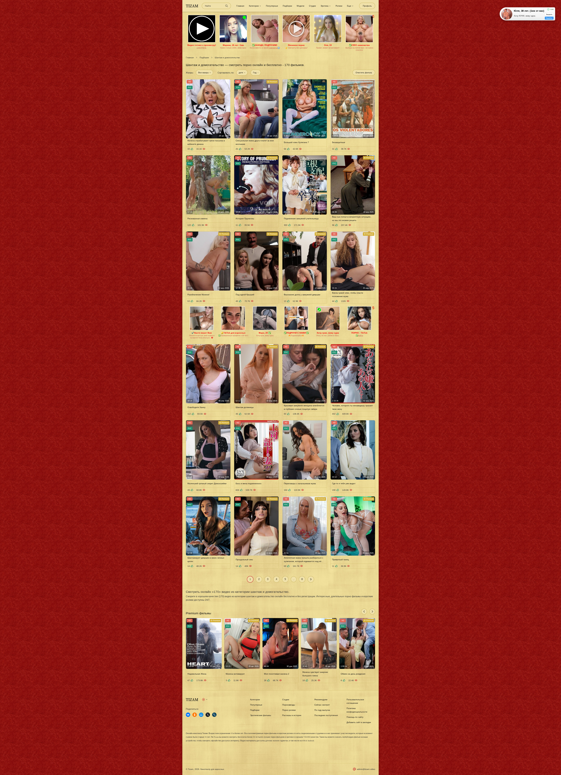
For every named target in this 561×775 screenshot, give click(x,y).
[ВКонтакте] (188, 715)
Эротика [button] (324, 6)
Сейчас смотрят (322, 705)
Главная (240, 6)
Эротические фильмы (260, 715)
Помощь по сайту (355, 717)
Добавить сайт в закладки (359, 722)
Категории (255, 699)
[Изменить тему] (205, 699)
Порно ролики (289, 710)
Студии (312, 6)
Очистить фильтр (364, 72)
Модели (300, 6)
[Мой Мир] (201, 715)
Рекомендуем (320, 699)
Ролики (339, 6)
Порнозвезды (288, 705)
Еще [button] (349, 6)
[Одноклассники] (194, 715)
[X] (208, 715)
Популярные (272, 6)
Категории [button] (254, 6)
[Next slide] (372, 611)
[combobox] (204, 72)
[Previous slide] (364, 611)
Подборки (287, 6)
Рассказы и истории (291, 715)
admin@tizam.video (366, 769)
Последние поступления (326, 715)
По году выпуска (322, 710)
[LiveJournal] (214, 715)
